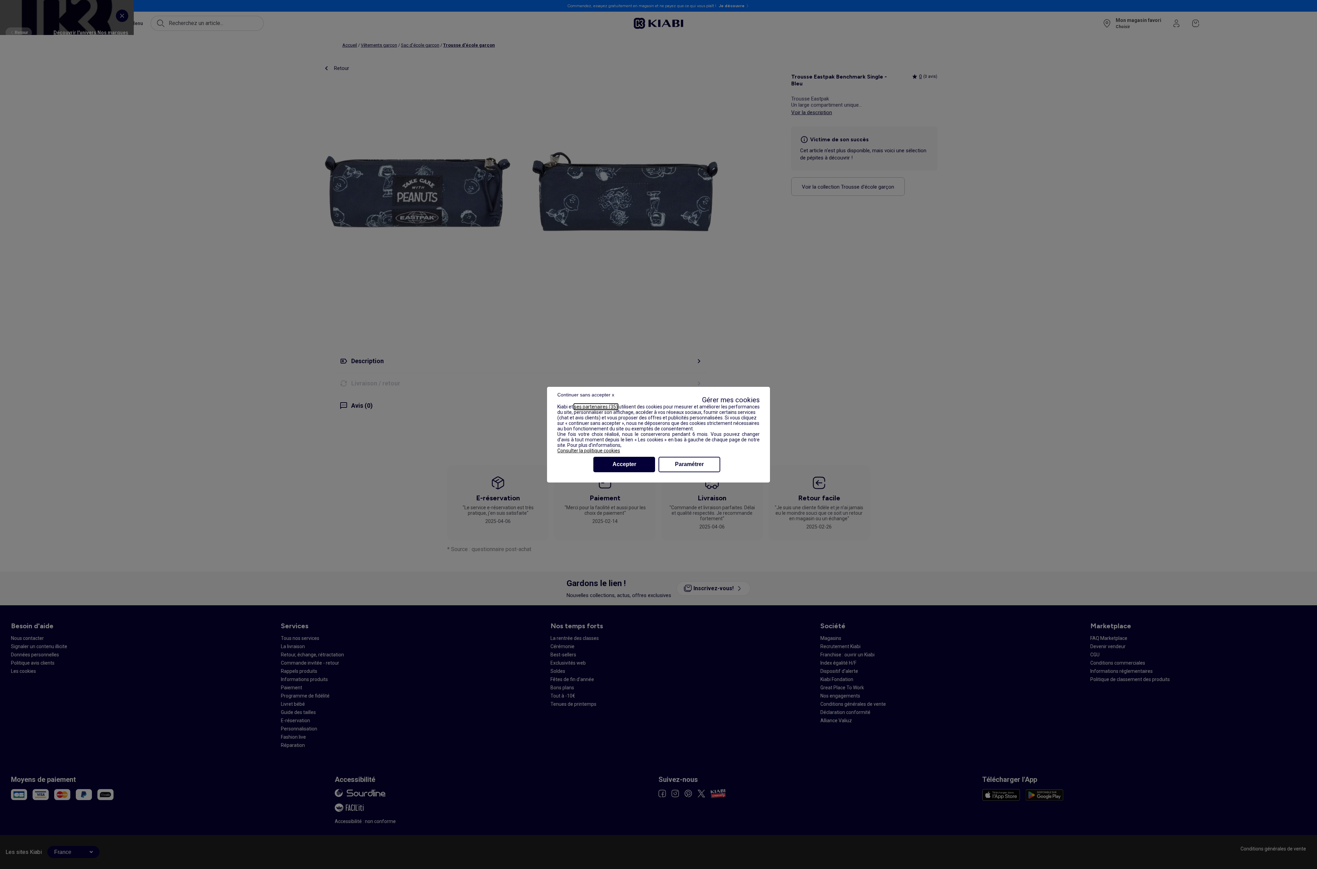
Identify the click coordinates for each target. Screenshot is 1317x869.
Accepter (624, 464)
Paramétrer (689, 464)
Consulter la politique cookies (588, 450)
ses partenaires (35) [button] (596, 406)
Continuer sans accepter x (585, 394)
